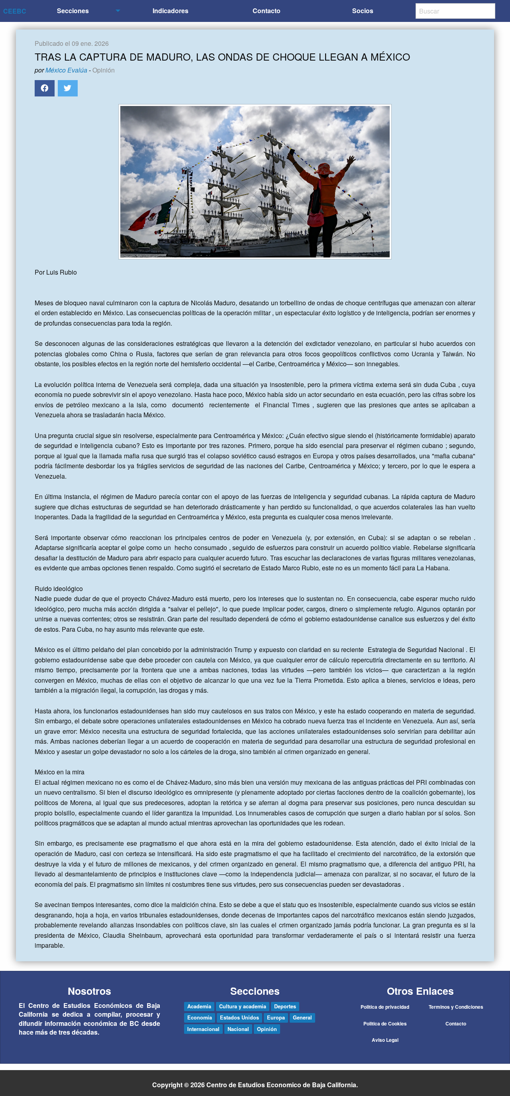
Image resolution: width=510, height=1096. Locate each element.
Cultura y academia (242, 1006)
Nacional (238, 1029)
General (302, 1017)
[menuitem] (74, 11)
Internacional (203, 1029)
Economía (199, 1017)
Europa (276, 1017)
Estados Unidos (239, 1017)
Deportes (285, 1006)
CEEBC (14, 11)
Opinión (103, 70)
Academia (199, 1006)
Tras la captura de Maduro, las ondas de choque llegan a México (222, 56)
